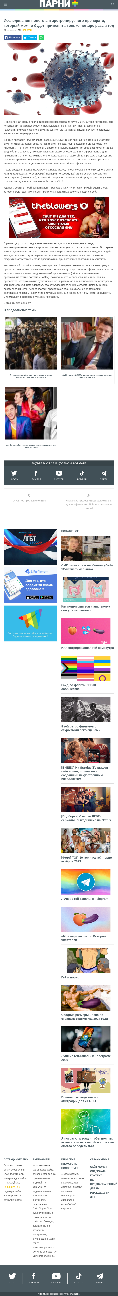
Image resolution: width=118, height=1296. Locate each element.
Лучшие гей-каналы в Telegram (84, 898)
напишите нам (12, 1187)
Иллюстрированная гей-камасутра (87, 647)
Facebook (14, 37)
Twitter (32, 37)
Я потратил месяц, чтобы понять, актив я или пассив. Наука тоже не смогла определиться (87, 1142)
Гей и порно (70, 977)
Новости (27, 30)
